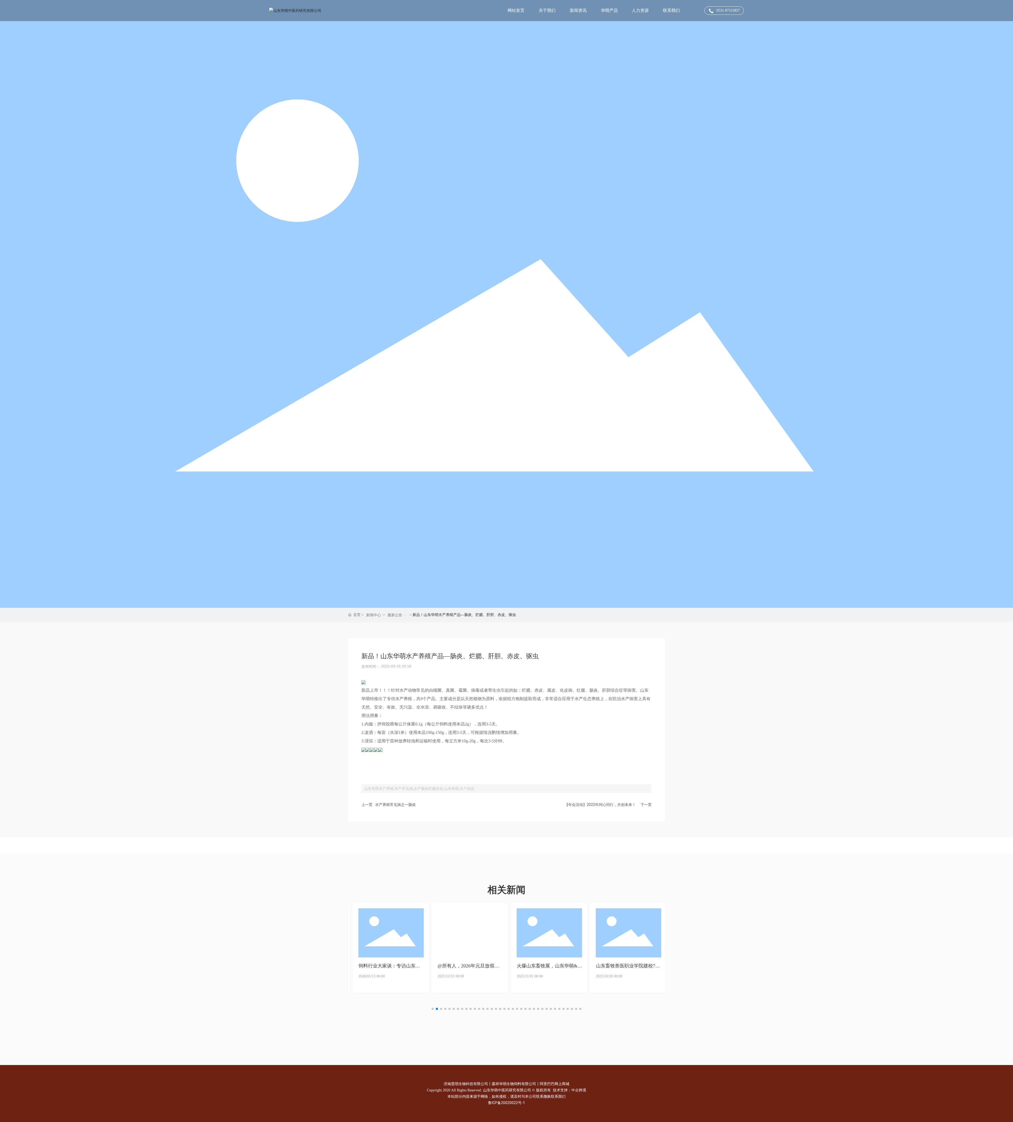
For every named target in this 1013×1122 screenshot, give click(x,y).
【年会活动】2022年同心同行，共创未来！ (600, 805)
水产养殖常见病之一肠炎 (395, 805)
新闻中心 (373, 615)
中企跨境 (578, 1090)
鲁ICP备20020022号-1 (506, 1103)
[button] (433, 1009)
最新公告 (395, 615)
